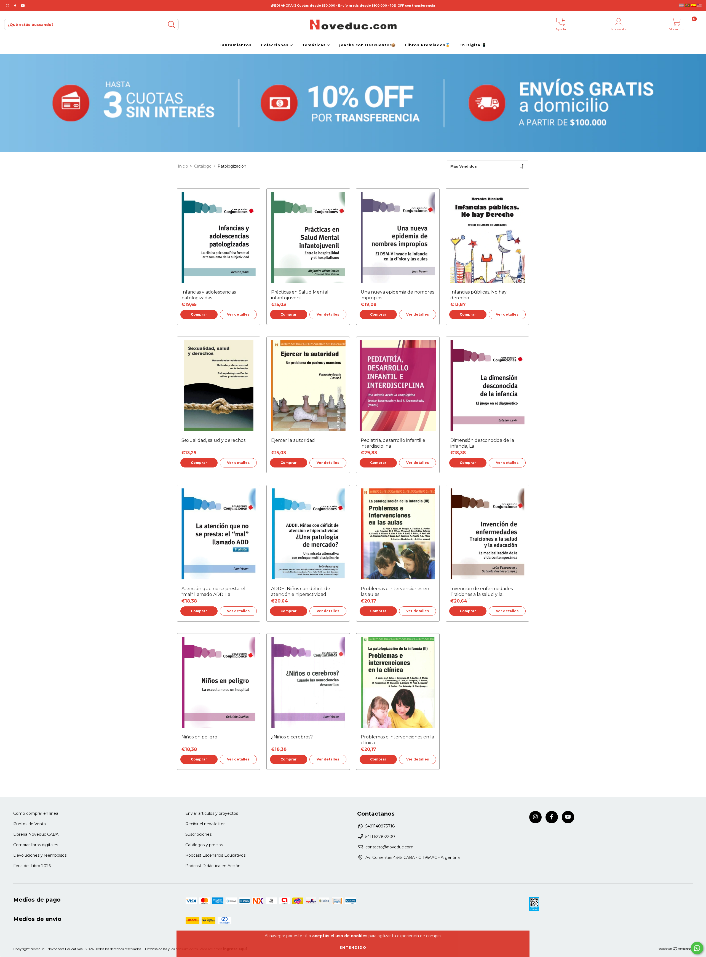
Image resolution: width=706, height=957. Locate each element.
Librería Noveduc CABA (35, 834)
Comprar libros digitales (35, 844)
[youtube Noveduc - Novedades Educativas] (23, 5)
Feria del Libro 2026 (32, 865)
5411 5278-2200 (380, 836)
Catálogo (203, 166)
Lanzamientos (236, 45)
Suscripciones (198, 834)
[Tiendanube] (675, 949)
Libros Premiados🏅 (427, 45)
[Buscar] (171, 24)
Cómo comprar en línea (35, 813)
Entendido (353, 947)
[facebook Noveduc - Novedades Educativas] (15, 5)
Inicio (183, 166)
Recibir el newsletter (205, 823)
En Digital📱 (472, 45)
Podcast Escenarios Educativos (215, 855)
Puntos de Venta (29, 823)
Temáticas (314, 45)
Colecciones (275, 45)
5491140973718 (380, 826)
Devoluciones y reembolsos (39, 855)
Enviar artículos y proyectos (211, 813)
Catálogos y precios (204, 844)
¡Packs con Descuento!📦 (367, 45)
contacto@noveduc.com (389, 847)
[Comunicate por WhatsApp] (697, 948)
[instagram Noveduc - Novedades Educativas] (8, 5)
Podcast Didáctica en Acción (212, 865)
